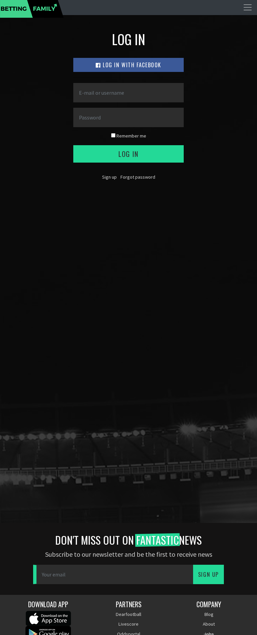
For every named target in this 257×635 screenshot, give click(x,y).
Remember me (130, 136)
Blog (208, 614)
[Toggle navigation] (247, 7)
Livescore (128, 624)
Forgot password (137, 177)
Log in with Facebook (131, 65)
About (209, 624)
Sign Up (208, 574)
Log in (128, 154)
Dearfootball (128, 614)
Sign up (109, 177)
